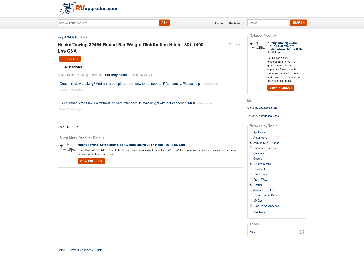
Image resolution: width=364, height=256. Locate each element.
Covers (257, 158)
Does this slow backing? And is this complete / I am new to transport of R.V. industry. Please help (130, 83)
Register (234, 23)
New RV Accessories (266, 205)
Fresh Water (260, 179)
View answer (210, 84)
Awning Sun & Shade (266, 142)
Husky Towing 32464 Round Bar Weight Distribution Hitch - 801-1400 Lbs (131, 144)
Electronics (260, 174)
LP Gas (258, 200)
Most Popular (67, 75)
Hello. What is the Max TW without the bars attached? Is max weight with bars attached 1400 (127, 102)
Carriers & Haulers (264, 147)
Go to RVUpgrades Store (262, 108)
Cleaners (258, 153)
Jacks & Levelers (264, 190)
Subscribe (70, 59)
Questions (73, 66)
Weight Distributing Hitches (73, 37)
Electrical (259, 169)
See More (259, 212)
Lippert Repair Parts (265, 195)
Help (252, 232)
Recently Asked (116, 75)
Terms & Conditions (81, 250)
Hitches (258, 184)
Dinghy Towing (262, 163)
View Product (91, 161)
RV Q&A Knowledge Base (263, 116)
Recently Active (142, 75)
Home (61, 250)
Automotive (260, 137)
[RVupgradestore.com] (89, 8)
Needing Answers (89, 75)
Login (219, 23)
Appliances (260, 132)
